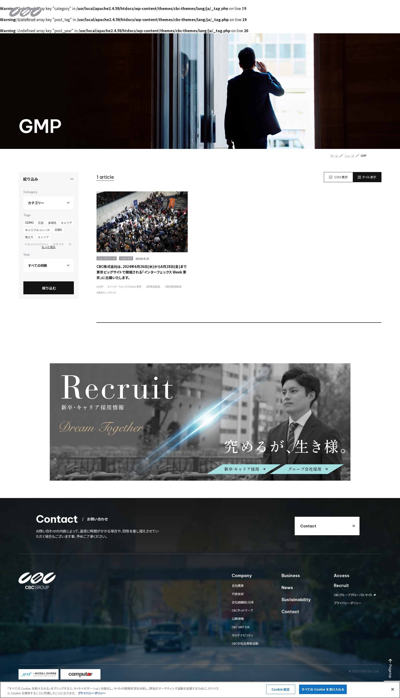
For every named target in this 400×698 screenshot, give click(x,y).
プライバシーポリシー (348, 603)
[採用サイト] (200, 422)
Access (321, 10)
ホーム (334, 155)
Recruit (341, 10)
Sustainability (295, 10)
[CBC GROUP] (25, 14)
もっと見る (49, 247)
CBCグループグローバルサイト (353, 594)
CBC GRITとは (241, 627)
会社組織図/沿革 (243, 602)
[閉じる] (393, 689)
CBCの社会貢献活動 (245, 643)
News (271, 10)
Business (251, 10)
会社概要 (238, 585)
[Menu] (385, 10)
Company (227, 10)
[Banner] (39, 674)
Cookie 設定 (281, 689)
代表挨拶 (238, 594)
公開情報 (238, 618)
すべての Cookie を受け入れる (323, 689)
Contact (362, 10)
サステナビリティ (242, 635)
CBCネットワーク (242, 610)
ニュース (349, 155)
